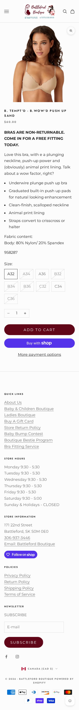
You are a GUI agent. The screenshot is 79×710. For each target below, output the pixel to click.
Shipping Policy (19, 588)
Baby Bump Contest (23, 433)
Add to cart (40, 330)
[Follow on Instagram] (17, 657)
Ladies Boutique (19, 415)
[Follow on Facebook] (6, 657)
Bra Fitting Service (21, 446)
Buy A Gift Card (18, 421)
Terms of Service (19, 594)
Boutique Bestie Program (28, 440)
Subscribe (23, 642)
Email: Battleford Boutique (29, 544)
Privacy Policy (17, 575)
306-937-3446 (17, 537)
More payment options (39, 354)
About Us (13, 402)
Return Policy (17, 582)
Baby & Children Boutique (29, 408)
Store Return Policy (22, 427)
